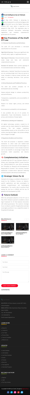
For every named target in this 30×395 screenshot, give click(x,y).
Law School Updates (7, 355)
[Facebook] (4, 2)
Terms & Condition (6, 337)
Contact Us (4, 330)
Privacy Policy (5, 335)
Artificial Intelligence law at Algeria (21, 233)
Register (4, 377)
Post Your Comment (9, 285)
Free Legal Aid (5, 364)
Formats (4, 360)
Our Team (4, 332)
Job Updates (5, 352)
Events (3, 357)
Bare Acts (4, 362)
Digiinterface (25, 388)
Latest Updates (5, 350)
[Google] (6, 2)
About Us (4, 328)
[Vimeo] (8, 2)
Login (3, 380)
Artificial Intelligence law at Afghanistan (6, 233)
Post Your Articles (6, 382)
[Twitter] (2, 2)
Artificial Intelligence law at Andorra (6, 246)
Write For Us (5, 339)
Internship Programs (7, 367)
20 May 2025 (4, 17)
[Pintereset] (10, 2)
